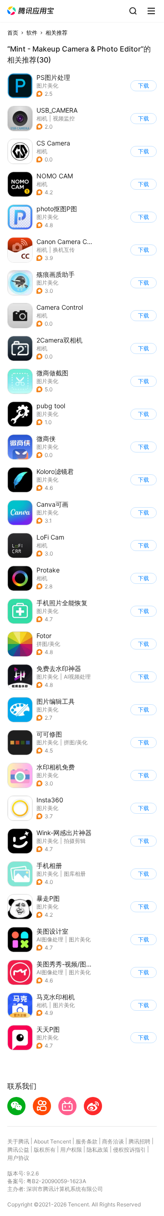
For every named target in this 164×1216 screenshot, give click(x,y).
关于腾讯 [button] (18, 1141)
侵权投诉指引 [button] (129, 1149)
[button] (30, 10)
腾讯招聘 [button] (139, 1141)
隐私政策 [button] (97, 1149)
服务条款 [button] (86, 1141)
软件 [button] (31, 32)
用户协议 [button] (18, 1157)
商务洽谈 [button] (113, 1141)
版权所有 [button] (45, 1149)
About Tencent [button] (52, 1141)
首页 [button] (12, 32)
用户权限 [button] (71, 1149)
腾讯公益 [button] (18, 1149)
